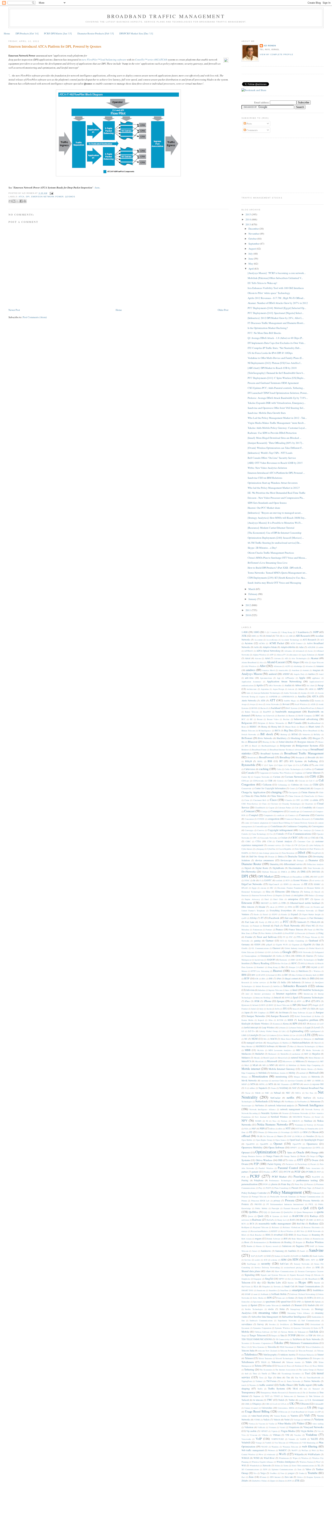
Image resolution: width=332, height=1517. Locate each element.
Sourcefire (246, 1301)
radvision (245, 1219)
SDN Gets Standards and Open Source (267, 502)
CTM (269, 841)
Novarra (320, 1124)
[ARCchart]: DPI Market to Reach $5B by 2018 (272, 368)
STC (322, 1305)
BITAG (294, 734)
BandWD (267, 711)
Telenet (320, 1354)
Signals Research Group (300, 1275)
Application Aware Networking (284, 681)
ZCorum (263, 1477)
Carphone (298, 772)
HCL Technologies (306, 959)
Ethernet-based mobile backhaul (305, 903)
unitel (255, 1408)
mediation (296, 1054)
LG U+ (251, 1031)
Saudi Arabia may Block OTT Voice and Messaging (274, 582)
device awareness (264, 860)
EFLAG (245, 888)
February (253, 594)
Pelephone (258, 1180)
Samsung (279, 1250)
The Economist (266, 1369)
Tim (288, 1377)
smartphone (299, 1290)
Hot (283, 967)
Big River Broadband (308, 730)
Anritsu (311, 674)
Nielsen (284, 1121)
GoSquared (319, 952)
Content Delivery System (303, 822)
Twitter (292, 1399)
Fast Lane (249, 922)
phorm (274, 1184)
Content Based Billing (281, 822)
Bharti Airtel (314, 726)
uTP (319, 1411)
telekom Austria (288, 1354)
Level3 (317, 1027)
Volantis (291, 1439)
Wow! (318, 1462)
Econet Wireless (300, 880)
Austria (318, 700)
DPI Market (265, 876)
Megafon (316, 1053)
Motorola (315, 1076)
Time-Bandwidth (313, 1377)
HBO (293, 959)
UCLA (283, 1404)
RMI (291, 1234)
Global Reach (314, 948)
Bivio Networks (265, 738)
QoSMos (70, 197)
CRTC (294, 837)
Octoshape (285, 1132)
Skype (302, 1282)
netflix (290, 1097)
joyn (310, 1012)
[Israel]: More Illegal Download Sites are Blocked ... (274, 438)
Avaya (252, 704)
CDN (313, 776)
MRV (309, 1080)
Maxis (321, 1046)
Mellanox (246, 1057)
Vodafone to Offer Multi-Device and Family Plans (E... (276, 358)
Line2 (264, 1035)
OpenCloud (295, 1139)
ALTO (287, 666)
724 (277, 635)
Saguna (300, 1246)
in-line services (259, 982)
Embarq (307, 891)
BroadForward (266, 757)
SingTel (269, 1278)
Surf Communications (310, 1320)
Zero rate (289, 1477)
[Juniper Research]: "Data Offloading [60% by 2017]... (276, 443)
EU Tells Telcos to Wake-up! (262, 283)
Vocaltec (297, 1435)
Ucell (275, 1404)
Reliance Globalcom (291, 1227)
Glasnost (276, 948)
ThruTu (264, 1373)
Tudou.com (288, 1396)
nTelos (272, 1128)
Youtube (313, 1473)
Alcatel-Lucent (276, 662)
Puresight (275, 1208)
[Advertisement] (253, 165)
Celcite (291, 780)
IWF (304, 1008)
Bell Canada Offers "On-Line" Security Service (272, 457)
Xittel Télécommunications (303, 1465)
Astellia (302, 696)
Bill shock (266, 734)
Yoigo (263, 1473)
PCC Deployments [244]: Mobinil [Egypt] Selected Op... (277, 308)
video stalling (318, 1423)
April (251, 268)
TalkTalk (313, 1331)
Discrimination (295, 868)
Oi (258, 1136)
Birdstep (284, 734)
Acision (249, 643)
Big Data (289, 730)
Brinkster (245, 749)
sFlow (308, 1267)
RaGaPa (270, 1219)
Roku (307, 1238)
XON (265, 1469)
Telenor (249, 1358)
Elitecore (280, 891)
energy (321, 895)
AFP (271, 654)
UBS (267, 1404)
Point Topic (307, 1188)
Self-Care (284, 1263)
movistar (264, 1080)
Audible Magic (290, 700)
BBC (317, 715)
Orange (315, 1152)
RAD (286, 1216)
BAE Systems (291, 708)
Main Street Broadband (290, 1039)
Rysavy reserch (272, 1246)
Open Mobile (247, 1140)
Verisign (297, 1419)
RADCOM (297, 1216)
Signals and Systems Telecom (273, 1275)
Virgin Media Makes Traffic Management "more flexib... (276, 423)
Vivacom (253, 1435)
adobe (321, 647)
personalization (250, 1184)
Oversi (315, 1160)
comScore (280, 815)
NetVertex (259, 1105)
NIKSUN (296, 1121)
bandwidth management (288, 711)
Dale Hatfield (300, 849)
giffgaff (269, 944)
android (273, 674)
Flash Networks (292, 925)
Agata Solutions (308, 654)
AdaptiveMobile (288, 647)
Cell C (312, 780)
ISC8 (263, 1005)
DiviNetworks (249, 871)
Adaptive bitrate (270, 647)
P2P (256, 1164)
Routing (288, 1242)
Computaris (268, 815)
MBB (248, 1050)
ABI (290, 636)
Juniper (320, 1012)
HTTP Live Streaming (260, 971)
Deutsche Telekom (297, 856)
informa (320, 986)
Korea (286, 1023)
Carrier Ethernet (313, 772)
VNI (287, 1434)
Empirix (279, 895)
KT (304, 1023)
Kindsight (246, 1023)
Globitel (260, 952)
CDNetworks (258, 780)
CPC (255, 837)
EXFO (274, 914)
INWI (287, 997)
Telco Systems (258, 1347)
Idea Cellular (297, 975)
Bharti (302, 726)
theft (246, 1373)
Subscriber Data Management (264, 1316)
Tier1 (307, 1373)
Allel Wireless (250, 666)
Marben (285, 1042)
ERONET (265, 903)
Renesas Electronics (312, 1227)
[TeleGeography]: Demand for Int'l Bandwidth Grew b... (276, 373)
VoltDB (303, 1439)
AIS (286, 658)
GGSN (257, 944)
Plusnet (294, 1187)
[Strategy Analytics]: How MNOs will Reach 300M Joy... (277, 517)
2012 (248, 605)
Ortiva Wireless (264, 1160)
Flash (276, 925)
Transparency (248, 1392)
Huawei (277, 971)
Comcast (249, 811)
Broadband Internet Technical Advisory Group (288, 749)
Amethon (295, 670)
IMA (304, 978)
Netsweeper (246, 1105)
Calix (279, 769)
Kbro (271, 1020)
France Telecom (296, 929)
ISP (294, 1005)
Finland (256, 925)
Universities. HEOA (286, 1408)
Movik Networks (249, 1080)
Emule (288, 895)
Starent (298, 1305)
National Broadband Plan (312, 1088)
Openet (278, 1143)
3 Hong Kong (286, 632)
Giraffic (245, 948)
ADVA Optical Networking (268, 650)
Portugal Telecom (259, 1196)
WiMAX (245, 1457)
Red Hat (301, 1223)
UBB (247, 1404)
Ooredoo (310, 1136)
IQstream (245, 1005)
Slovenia (277, 1286)
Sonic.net (281, 1297)
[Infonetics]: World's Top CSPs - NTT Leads (270, 453)
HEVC (294, 963)
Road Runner (302, 1234)
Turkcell (245, 1399)
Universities (267, 1407)
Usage (321, 1407)
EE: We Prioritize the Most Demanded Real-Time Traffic (276, 492)
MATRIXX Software (265, 1046)
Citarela (288, 800)
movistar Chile (278, 1080)
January (252, 599)
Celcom (302, 780)
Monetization (260, 1076)
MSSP (244, 1084)
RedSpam (245, 1227)
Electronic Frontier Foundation (290, 888)
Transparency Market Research (273, 1392)
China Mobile (260, 796)
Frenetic (312, 933)
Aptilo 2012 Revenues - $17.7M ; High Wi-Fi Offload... (276, 298)
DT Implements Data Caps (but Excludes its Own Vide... (276, 343)
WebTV (294, 1450)
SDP (321, 1259)
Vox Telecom (280, 1442)
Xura (299, 1469)
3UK (244, 635)
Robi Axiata (247, 1238)
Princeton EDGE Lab (260, 1200)
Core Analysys (305, 830)
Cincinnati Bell (259, 800)
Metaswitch (282, 1057)
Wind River (269, 1457)
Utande (311, 1411)
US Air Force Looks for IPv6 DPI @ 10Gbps (270, 353)
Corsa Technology (258, 834)
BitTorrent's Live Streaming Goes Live (267, 562)
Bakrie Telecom (252, 711)
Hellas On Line (281, 963)
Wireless (304, 1458)
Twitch (281, 1399)
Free (255, 933)
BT (281, 761)
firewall (266, 925)
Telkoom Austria (293, 1362)
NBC (267, 1093)
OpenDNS (250, 1144)
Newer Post (14, 310)
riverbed (278, 1234)
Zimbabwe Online (259, 1480)
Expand (294, 914)
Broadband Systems (270, 753)
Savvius (247, 1259)
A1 (284, 636)
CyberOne (271, 849)
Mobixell (314, 1072)
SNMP (247, 1294)
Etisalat (262, 906)
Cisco (273, 800)
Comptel (253, 815)
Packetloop (302, 1164)
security (266, 1263)
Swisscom (299, 1324)
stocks (271, 1309)
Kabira (317, 1016)
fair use (289, 918)
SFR (317, 1267)
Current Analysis (284, 841)
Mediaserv (272, 1054)
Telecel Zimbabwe (313, 1347)
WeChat (304, 1450)
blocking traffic (299, 738)
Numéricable (313, 1128)
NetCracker (275, 1097)
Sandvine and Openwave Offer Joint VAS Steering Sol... (276, 408)
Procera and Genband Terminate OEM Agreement (273, 383)
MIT (322, 1061)
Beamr (259, 719)
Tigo (270, 1377)
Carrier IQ (246, 777)
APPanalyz (289, 678)
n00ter (252, 1088)
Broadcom (251, 757)
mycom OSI (318, 1084)
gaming (257, 940)
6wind (269, 635)
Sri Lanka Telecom (270, 1305)
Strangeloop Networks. (300, 1309)
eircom (263, 888)
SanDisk (292, 1250)
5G (261, 635)
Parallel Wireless (266, 1168)
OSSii (290, 1160)
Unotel (301, 1408)
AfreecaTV (281, 654)
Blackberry (282, 738)
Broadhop (285, 757)
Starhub (311, 1305)
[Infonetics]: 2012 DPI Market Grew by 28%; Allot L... (276, 318)
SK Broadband (311, 1278)
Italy (261, 1008)
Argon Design (278, 689)
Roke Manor (297, 1238)
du (254, 880)
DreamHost (297, 876)
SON (269, 1297)
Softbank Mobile (278, 1294)
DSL (307, 876)
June (251, 258)
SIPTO (281, 1278)
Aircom (258, 658)
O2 (250, 1132)
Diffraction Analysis (315, 864)
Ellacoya (295, 891)
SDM (283, 1259)
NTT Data (300, 1128)
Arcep (320, 685)
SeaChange (251, 1263)
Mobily (292, 1072)
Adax (301, 647)
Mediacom (246, 1053)
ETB (283, 903)
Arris (248, 693)
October (252, 238)
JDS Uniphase (260, 1012)
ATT (272, 700)
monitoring (281, 1076)
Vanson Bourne (280, 1415)
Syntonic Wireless (282, 1328)
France (279, 929)
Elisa (268, 891)
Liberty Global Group (268, 1031)
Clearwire (309, 803)
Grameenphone (250, 956)
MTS (270, 1084)
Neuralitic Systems (269, 1113)
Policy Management (286, 1192)
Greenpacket (266, 955)
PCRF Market (279, 1176)
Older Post (223, 310)
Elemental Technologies (251, 891)
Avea (260, 704)
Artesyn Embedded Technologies (267, 693)
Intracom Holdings (263, 997)
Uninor (247, 1408)
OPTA (318, 1147)
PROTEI (258, 1204)
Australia (304, 700)
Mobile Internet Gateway (282, 1069)
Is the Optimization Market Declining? (268, 328)
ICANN (262, 975)
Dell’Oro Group (256, 856)
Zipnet (272, 1480)
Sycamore (246, 1328)
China (247, 796)
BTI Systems (296, 761)
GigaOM (307, 944)
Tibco (273, 1373)
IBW (253, 975)
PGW (265, 1184)
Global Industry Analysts (295, 948)
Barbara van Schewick (265, 715)
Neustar (285, 1113)
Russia (259, 1246)
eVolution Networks (305, 910)
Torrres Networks (312, 1381)
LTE (308, 1035)
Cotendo (280, 833)
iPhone (267, 1001)
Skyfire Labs (274, 1282)
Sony (300, 1297)
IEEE (322, 975)
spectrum (270, 1301)
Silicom (317, 1275)
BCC (244, 719)
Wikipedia (299, 1454)
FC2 (277, 922)
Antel (321, 674)
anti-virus (249, 677)
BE (251, 719)
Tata (282, 1335)
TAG (275, 1331)
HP (303, 967)
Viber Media (284, 1423)
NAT (294, 1088)
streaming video (268, 1313)
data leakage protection (268, 853)
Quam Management (305, 1212)
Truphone (257, 1396)
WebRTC (283, 1450)
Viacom (261, 1423)
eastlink (279, 880)
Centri (292, 788)
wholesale (271, 1454)
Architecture (252, 689)
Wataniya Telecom (290, 1446)
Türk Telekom (314, 1396)
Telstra (258, 1365)
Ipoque (281, 1001)
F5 (262, 918)
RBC (311, 1219)
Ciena (246, 800)
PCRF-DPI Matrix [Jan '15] (58, 33)
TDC (303, 1335)
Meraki (257, 1057)
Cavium (276, 776)
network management (290, 1109)
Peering (245, 1180)
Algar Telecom (317, 662)
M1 (245, 1038)
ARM (311, 689)
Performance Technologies (280, 1180)
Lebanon (282, 1027)
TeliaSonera (248, 1362)
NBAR (258, 1093)
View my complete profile (276, 54)
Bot (273, 742)
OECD (296, 1132)
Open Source (280, 1140)
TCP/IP (291, 1335)
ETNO (281, 907)
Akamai (314, 658)
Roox (246, 1242)
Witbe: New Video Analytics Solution (267, 467)
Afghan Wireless (259, 654)
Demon (271, 856)
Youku (301, 1473)
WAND (264, 1446)
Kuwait (313, 1023)
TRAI (295, 1388)
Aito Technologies (298, 658)
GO (269, 952)
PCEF (297, 1171)
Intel (295, 990)
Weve (261, 1454)
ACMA (262, 643)
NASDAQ (283, 1088)
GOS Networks (304, 952)
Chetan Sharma (308, 792)
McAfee (260, 1050)
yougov (291, 1473)
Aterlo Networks (249, 700)
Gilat (318, 944)
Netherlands (261, 1101)
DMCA (284, 871)
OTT (300, 1160)
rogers (258, 1238)
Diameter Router (251, 864)
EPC (307, 899)
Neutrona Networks (300, 1113)
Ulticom (304, 1403)
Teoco (289, 1365)
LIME (244, 1035)
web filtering (310, 1446)
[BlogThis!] (14, 201)
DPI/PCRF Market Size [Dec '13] (136, 33)
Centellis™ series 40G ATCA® (151, 59)
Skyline (291, 1282)
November (254, 233)
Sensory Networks (302, 1263)
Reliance (275, 1227)
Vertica (252, 1423)
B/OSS (254, 708)
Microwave (287, 1061)
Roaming (316, 1234)
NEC (288, 1092)
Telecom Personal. (306, 1350)
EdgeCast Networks (252, 884)
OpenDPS (264, 1144)
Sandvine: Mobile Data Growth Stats (267, 413)
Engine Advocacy (252, 899)
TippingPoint (247, 1381)
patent (255, 1171)
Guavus (309, 955)
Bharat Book (290, 726)
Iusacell (296, 1008)
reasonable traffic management (275, 1223)
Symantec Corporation (262, 1328)
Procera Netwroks (311, 1200)
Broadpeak (300, 757)
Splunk (318, 1301)
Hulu (293, 971)
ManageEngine (273, 1042)
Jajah (321, 1008)
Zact (243, 1477)
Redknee (313, 1223)
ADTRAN (248, 650)
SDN (295, 1259)
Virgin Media (288, 1431)
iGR (256, 978)
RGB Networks (314, 1231)
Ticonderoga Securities (291, 1373)
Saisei (254, 1251)
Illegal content (291, 978)
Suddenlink (316, 1316)
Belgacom (247, 723)
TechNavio (297, 1339)
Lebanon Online (295, 1027)
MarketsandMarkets (301, 1042)
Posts (249, 123)
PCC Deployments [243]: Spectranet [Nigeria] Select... (276, 313)
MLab (255, 1065)
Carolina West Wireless (281, 772)
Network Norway (312, 1109)
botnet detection (286, 741)
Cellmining (282, 784)
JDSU (272, 1012)
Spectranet (257, 1301)
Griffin (279, 956)
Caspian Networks (261, 777)
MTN (252, 1084)
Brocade (311, 757)
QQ (265, 1212)
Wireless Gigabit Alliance (262, 1462)
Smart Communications (309, 1286)
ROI (285, 1238)
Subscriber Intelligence (294, 1316)
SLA (256, 1286)
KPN (295, 1023)
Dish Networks (314, 868)
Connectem (318, 818)
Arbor (298, 685)
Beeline (286, 719)
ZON (289, 1480)
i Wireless (316, 971)
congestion (274, 818)
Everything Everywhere (281, 910)
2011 (248, 610)
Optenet (246, 1152)
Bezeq (264, 726)
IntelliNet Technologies (313, 990)
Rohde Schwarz (273, 1238)
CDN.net (245, 780)
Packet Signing (274, 1164)
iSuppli (315, 1005)
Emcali (317, 891)
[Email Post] (51, 193)
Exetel (265, 914)
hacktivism (259, 959)
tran (305, 1388)
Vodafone (311, 1435)
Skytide (317, 1282)
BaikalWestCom (307, 708)
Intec (287, 990)
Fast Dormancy (317, 918)
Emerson (245, 895)
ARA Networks (274, 685)
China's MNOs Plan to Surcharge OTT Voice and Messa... (277, 557)
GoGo (276, 952)
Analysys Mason (252, 674)
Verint (287, 1419)
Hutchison (303, 971)
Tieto (261, 1377)
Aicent (321, 654)
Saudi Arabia (318, 1256)
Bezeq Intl (276, 726)
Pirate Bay (285, 1184)
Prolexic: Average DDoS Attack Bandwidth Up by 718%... (278, 398)
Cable (305, 765)
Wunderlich (254, 1465)
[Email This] (10, 201)
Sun (243, 1320)
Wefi (314, 1450)
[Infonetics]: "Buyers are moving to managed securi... (275, 512)
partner (245, 1171)
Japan (247, 1012)
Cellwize (295, 784)
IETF (246, 978)
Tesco (307, 1365)
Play (260, 1188)
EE (305, 884)
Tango (244, 1335)
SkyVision (246, 1286)
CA (297, 765)
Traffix (260, 1388)
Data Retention (288, 853)
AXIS (312, 704)
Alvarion (309, 666)
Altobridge (298, 666)
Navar (247, 1093)
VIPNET (264, 1431)
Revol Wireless (287, 1231)
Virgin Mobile (307, 1431)
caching (264, 769)
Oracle (300, 1152)
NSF (254, 1128)
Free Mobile (266, 933)
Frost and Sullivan (267, 937)
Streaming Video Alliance (298, 1313)
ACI (322, 639)
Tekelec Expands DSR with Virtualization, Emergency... (276, 403)
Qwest (250, 1216)
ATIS (263, 700)
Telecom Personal (287, 1350)
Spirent (308, 1301)
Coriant (318, 830)
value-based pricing (260, 1415)
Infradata (261, 990)
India (283, 982)
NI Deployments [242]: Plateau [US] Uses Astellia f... (275, 363)
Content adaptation (260, 822)
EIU (271, 888)
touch (244, 1385)
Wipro (295, 1458)
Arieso (301, 689)
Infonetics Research (295, 986)
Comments (252, 130)
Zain (251, 1477)
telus (269, 1365)
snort (255, 1294)
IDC (286, 974)
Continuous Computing (297, 826)
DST (315, 876)
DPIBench (285, 876)
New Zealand (260, 1117)
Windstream (284, 1458)
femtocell (301, 922)
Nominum (299, 1124)
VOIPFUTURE (277, 1439)
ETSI (290, 907)
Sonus (291, 1297)
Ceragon (317, 788)
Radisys (314, 1216)
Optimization (265, 1152)
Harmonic (283, 959)
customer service (274, 845)
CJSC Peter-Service (250, 803)
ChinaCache (309, 796)
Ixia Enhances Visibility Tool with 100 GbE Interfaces (276, 288)
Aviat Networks (272, 704)
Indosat (308, 982)
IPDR (257, 1001)
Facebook (274, 918)
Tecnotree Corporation (262, 1343)
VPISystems (294, 1442)
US (309, 1407)
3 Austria (273, 632)
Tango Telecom (258, 1335)
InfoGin (276, 986)
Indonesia (296, 982)
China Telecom (277, 796)
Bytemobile (248, 765)
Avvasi (285, 704)
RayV (302, 1219)
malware (319, 1038)
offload (246, 1136)
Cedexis (280, 780)
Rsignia (299, 1242)
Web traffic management (253, 1450)
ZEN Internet (275, 1477)
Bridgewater (285, 745)
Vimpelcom (294, 1427)
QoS (321, 1208)
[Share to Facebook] (21, 201)
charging (276, 792)
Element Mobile (313, 888)
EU (297, 906)
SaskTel (287, 1256)
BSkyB (248, 761)
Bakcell (320, 708)
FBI (269, 922)
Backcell (264, 708)
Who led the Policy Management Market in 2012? (274, 487)
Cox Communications (299, 833)
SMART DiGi (247, 1290)
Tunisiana (301, 1396)
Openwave (312, 1143)
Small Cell (289, 1286)
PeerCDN (316, 1176)
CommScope (294, 811)
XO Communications (250, 1469)
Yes (255, 1473)
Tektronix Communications (304, 1343)
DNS (303, 871)
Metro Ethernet (315, 1057)
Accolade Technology (290, 639)
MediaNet (259, 1053)
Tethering (249, 1369)
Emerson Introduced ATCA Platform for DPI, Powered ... (276, 472)
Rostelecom (275, 1242)
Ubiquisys (256, 1403)
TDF (310, 1335)
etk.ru (272, 907)
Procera (289, 1200)
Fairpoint (302, 918)
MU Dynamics (283, 1084)
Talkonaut (301, 1331)
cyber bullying (315, 845)
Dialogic (300, 860)
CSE (305, 837)
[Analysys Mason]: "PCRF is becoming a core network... (277, 273)
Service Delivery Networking (267, 1267)
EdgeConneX (274, 884)
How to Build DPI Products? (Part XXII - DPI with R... (275, 567)
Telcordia (272, 1346)
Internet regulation (286, 993)
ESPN (275, 903)
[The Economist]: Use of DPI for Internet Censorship (274, 532)
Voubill (268, 1442)
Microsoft (272, 1061)
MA (265, 1039)
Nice (274, 1121)
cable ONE (319, 765)
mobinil (302, 1073)
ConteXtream (277, 826)
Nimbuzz (308, 1120)
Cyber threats (247, 849)
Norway (310, 1124)
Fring (321, 933)
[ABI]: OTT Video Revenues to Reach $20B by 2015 (275, 462)
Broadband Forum (259, 749)
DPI (28, 197)
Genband (313, 940)
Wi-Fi (282, 1454)
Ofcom (315, 1132)
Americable (283, 670)
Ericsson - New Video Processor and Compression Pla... (276, 497)
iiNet (279, 978)
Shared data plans (251, 1271)
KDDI (290, 1020)
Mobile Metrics (307, 1069)
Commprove (277, 811)
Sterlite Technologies (254, 1309)
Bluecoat (252, 741)
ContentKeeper (261, 826)
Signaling (250, 1274)
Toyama (252, 1385)
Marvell (317, 1042)
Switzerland (315, 1324)
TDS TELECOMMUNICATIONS (257, 1339)
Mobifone (292, 1065)
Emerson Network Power (47, 197)
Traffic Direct (286, 1385)
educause (296, 884)
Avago (244, 704)
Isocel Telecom (283, 1005)
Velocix (277, 1419)
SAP (253, 1256)
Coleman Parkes (284, 807)
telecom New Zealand (267, 1350)
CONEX (260, 819)
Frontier (248, 937)
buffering (313, 761)
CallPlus (307, 769)
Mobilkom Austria (278, 1073)
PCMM (309, 1171)
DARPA (245, 853)
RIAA (244, 1234)
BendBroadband (314, 723)
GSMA (298, 955)
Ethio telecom (248, 906)
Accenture (258, 639)
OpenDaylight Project (314, 1139)
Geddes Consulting (296, 940)
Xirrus (285, 1465)
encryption (299, 895)
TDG (319, 1335)
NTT (288, 1128)
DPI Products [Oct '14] (27, 33)
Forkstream (257, 929)
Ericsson (247, 903)
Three (255, 1373)
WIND (256, 1457)
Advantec (288, 650)
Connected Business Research (297, 819)
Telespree (317, 1358)
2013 (248, 224)
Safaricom (286, 1246)
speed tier (286, 1301)
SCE (265, 1259)
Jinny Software (299, 1012)
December (253, 228)
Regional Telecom (260, 1227)
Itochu (269, 1008)
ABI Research (302, 635)
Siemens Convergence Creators (311, 1271)
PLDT (268, 1188)
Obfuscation (272, 1132)
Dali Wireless (315, 849)
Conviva (260, 830)
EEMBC (317, 884)
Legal (307, 1027)
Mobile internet (251, 1069)
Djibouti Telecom (269, 871)
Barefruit (281, 715)
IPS (291, 1001)
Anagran (316, 670)
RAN (292, 1219)
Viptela (274, 1431)
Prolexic (245, 1204)
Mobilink (262, 1072)
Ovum (245, 1164)
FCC (286, 922)
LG (243, 1031)
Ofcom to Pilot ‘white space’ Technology (269, 293)
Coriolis (245, 834)
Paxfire (267, 1171)
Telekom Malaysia (306, 1354)
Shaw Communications (284, 1271)
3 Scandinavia (302, 632)
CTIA (258, 841)
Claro (264, 803)
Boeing (266, 742)
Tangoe (274, 1335)
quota (320, 1212)
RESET (274, 1231)
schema (274, 1259)
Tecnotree (245, 1343)
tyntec (301, 1400)
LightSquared (315, 1031)
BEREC (253, 726)
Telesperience (303, 1358)
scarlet (257, 1259)
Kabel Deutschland (303, 1016)
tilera (279, 1377)
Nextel (317, 1117)
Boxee (321, 742)
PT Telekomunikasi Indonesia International (285, 1204)
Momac (245, 1076)
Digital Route (262, 868)
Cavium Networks (294, 776)
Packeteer (290, 1164)
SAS (268, 1255)
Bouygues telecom (305, 741)
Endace (312, 895)
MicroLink (259, 1061)
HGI (303, 963)
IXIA (313, 1008)
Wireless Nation (306, 1462)
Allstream (278, 666)
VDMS (257, 1419)
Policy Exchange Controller (254, 1192)
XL (318, 1465)
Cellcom (267, 784)
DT (322, 876)
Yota (282, 1473)
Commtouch (307, 811)
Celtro (306, 784)
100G (256, 632)
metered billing (298, 1057)
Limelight (253, 1035)
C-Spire (280, 765)
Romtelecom (318, 1238)
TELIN (263, 1362)
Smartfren (273, 1290)
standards (286, 1305)
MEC (298, 1050)
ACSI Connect (296, 643)
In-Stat (273, 982)
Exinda (284, 914)
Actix (256, 647)
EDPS (286, 884)
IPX (318, 1001)
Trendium (312, 1392)
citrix (315, 800)
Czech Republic (285, 849)
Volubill (246, 1442)
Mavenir (282, 1046)
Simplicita (246, 1278)
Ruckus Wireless (315, 1242)
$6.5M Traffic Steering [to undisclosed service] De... (274, 542)
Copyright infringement (280, 830)
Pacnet (313, 1164)
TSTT (267, 1396)
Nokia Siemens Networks (272, 1124)
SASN (296, 1256)
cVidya (288, 845)
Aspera (262, 696)
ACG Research (309, 639)
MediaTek (285, 1054)
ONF (289, 1136)
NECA (298, 1093)
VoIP (259, 1439)
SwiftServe (284, 1324)
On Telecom (268, 1136)
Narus (273, 1088)
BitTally (317, 734)
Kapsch (261, 1020)
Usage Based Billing (257, 1411)
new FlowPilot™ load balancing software (104, 59)
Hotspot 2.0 (294, 967)
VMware (277, 1434)
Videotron (248, 1427)
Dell (243, 856)
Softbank (264, 1294)
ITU (285, 1008)
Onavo (280, 1136)
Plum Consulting (281, 1188)
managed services (255, 1042)
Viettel (282, 1427)
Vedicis (266, 1419)
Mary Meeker (247, 1046)
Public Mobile (261, 1208)
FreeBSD (278, 933)
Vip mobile (251, 1431)
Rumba (249, 1246)
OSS (280, 1160)
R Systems (274, 1216)
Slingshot (266, 1286)
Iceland (271, 975)
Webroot (271, 1450)
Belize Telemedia (276, 723)
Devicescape (286, 860)
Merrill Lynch (268, 1057)
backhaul (276, 708)
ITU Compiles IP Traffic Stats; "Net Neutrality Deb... (274, 348)
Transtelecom (294, 1392)
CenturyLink (304, 788)
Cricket (284, 837)
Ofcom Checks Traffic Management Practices (271, 552)
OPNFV (293, 1147)
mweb (306, 1084)
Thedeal (320, 1369)
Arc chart (310, 685)
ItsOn (277, 1008)
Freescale (301, 933)
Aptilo (259, 685)
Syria (316, 1328)
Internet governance (262, 993)
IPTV (299, 1001)
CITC (298, 800)
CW (296, 845)
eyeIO (244, 918)
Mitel (246, 1065)
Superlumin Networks (287, 1320)
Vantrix (294, 1415)
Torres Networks (293, 1381)
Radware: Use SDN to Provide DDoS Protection (272, 433)
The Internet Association (285, 1369)
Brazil (254, 745)
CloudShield (260, 807)
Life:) (284, 1031)
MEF (306, 1054)
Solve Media (258, 1297)
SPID (298, 1301)
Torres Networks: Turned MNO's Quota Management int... (277, 572)
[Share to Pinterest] (25, 201)
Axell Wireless (301, 704)
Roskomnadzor (260, 1242)
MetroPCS (246, 1061)
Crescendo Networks (268, 837)
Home (7, 33)
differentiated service (293, 864)
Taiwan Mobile (287, 1331)
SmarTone (284, 1290)
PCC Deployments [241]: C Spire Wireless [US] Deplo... (276, 378)
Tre (304, 1392)
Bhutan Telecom (248, 730)
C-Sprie (289, 765)
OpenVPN (297, 1144)
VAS (307, 1415)
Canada (250, 772)
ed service (316, 880)
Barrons (292, 715)
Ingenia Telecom (275, 990)
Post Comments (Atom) (35, 317)
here (97, 187)
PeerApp (299, 1176)
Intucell (277, 997)
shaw (268, 1271)
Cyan (303, 845)
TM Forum (271, 1381)
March (252, 589)
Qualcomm (275, 1212)
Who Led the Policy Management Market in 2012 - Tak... (277, 418)
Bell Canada (294, 723)
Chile (321, 792)
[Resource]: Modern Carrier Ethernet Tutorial (271, 527)
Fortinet (269, 929)
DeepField (316, 853)
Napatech (263, 1088)
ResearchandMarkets (259, 1231)
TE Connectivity (282, 1339)
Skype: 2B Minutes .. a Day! (262, 547)
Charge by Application (254, 792)
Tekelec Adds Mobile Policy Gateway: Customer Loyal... (277, 428)
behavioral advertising (306, 719)
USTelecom (282, 1411)
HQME (314, 967)
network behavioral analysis (281, 1105)
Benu (244, 726)
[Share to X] (17, 201)
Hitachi (311, 963)
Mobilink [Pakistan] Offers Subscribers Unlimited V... (275, 278)
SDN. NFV (310, 1259)
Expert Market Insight (311, 914)
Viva (244, 1435)
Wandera (275, 1446)
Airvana (277, 658)
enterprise (293, 899)
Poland (318, 1188)
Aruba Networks (290, 693)
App (278, 678)
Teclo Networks (313, 1339)
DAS (254, 853)
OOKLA (298, 1136)
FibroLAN (315, 922)
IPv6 (307, 1001)
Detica (281, 856)
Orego (312, 1156)
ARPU (320, 689)
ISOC (271, 1005)
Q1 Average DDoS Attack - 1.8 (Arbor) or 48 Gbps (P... (275, 338)
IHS (271, 978)
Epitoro (317, 899)
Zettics (300, 1477)
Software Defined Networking (302, 1294)
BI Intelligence (265, 730)
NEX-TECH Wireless (301, 1117)
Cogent (271, 807)
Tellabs (308, 1362)
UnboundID (319, 1404)
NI (267, 1121)
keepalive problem (308, 1020)
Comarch (320, 807)
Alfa (306, 662)
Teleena (320, 1350)
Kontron (276, 1023)
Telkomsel (276, 1362)
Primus (244, 1200)
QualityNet (288, 1212)
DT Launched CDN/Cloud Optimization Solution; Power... (278, 393)
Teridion (298, 1365)
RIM (268, 1234)
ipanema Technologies (313, 997)
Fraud (310, 929)
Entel (267, 899)
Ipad (295, 997)
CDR (270, 780)
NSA (246, 1128)
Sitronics (297, 1278)
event (307, 907)
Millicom (300, 1061)
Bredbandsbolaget (268, 745)
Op (319, 1136)
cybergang (260, 849)
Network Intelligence (311, 1105)
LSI (300, 1035)
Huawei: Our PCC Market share (264, 507)
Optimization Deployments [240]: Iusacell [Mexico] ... (276, 537)
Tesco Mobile (318, 1365)
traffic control (266, 1385)
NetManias (289, 1101)
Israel (304, 1005)
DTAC (247, 880)
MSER (318, 1080)
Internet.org (308, 993)
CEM (315, 784)
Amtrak (306, 670)
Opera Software (276, 1147)
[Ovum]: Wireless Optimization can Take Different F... (275, 448)
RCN (244, 1223)
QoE (306, 1208)
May (251, 263)
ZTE (297, 1480)
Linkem (273, 1035)
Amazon (320, 666)
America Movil (268, 670)
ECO (288, 880)
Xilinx (277, 1465)
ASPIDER (273, 696)
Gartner (269, 940)
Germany (246, 944)
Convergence (318, 826)
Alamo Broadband (249, 662)
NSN (262, 1128)
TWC (269, 1400)
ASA (312, 693)
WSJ (244, 1465)
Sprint (254, 1305)
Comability (307, 807)
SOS (319, 1297)
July (250, 253)
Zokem (281, 1480)
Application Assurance (251, 681)
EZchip (253, 918)
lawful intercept (251, 1027)
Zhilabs (245, 1480)
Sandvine (316, 1250)
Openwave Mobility (252, 1147)
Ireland (255, 1005)
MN (264, 1065)
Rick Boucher (256, 1234)
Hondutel (260, 967)
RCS (252, 1223)
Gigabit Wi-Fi (282, 944)
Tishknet (259, 1381)
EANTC (268, 880)
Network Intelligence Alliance (262, 1109)
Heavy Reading (261, 963)
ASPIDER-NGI (287, 696)
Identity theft (311, 975)
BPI (246, 745)
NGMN (258, 1121)
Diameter (313, 860)
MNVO (282, 1065)
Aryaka (304, 693)
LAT (322, 1023)
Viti (319, 1431)
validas (244, 1415)
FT (284, 937)
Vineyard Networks (313, 1427)
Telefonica (250, 1354)
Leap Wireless (268, 1027)
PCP (319, 1171)
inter (247, 993)
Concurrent (249, 819)
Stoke (282, 1309)
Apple (302, 677)
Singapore (257, 1278)
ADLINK (311, 647)
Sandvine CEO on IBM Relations (265, 477)
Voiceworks (246, 1439)
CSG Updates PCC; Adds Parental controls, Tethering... (276, 388)
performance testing (307, 1180)
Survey (260, 1324)
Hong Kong (273, 967)
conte (247, 822)
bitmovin (306, 734)
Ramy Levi (282, 1219)
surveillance (247, 1324)
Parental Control (288, 1168)
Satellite (305, 1255)
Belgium (261, 723)
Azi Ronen (270, 46)
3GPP (316, 632)
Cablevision (249, 769)
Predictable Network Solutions (283, 1196)
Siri (289, 1278)
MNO (271, 1065)
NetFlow (307, 1097)
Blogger (316, 738)
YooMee (273, 1473)
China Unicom (294, 796)
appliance (316, 678)
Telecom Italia (248, 1350)
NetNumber (302, 1101)
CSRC (248, 841)
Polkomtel (316, 1193)
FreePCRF (289, 933)
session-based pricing (293, 1267)
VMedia (265, 1435)
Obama (261, 1132)
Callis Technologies (293, 769)
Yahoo (308, 1469)
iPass (247, 1001)
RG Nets (301, 1231)
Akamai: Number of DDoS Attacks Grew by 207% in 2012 (278, 303)
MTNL (262, 1084)
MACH (273, 1038)
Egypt (254, 888)
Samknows (266, 1250)
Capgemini (264, 772)
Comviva (319, 815)
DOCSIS (316, 871)
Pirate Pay (299, 1184)
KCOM (280, 1020)
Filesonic (245, 925)
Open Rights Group (264, 1140)
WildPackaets (314, 1454)
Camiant (319, 769)
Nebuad (277, 1092)
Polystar (245, 1196)
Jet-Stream (284, 1012)
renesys (244, 1231)
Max (292, 1046)
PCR (243, 1176)
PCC (275, 1171)
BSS (270, 761)
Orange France (272, 1156)
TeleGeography (270, 1354)
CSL (321, 837)
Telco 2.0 (245, 1347)
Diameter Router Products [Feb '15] (95, 33)
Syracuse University (302, 1328)
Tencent (280, 1365)
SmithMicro (318, 1290)
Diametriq (274, 864)
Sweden (272, 1324)
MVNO (296, 1084)
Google (287, 952)
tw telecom (258, 1399)
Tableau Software (262, 1331)
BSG (322, 757)
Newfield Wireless (279, 1116)
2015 (248, 214)
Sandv (302, 1251)
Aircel (247, 658)
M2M (255, 1038)
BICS (277, 730)
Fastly (261, 922)
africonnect (293, 654)
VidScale (261, 1427)
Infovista (250, 990)
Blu (243, 742)
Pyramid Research (291, 1208)
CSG (313, 837)
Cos (271, 834)
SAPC (260, 1256)
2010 (248, 615)
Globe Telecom (248, 952)
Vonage (259, 1442)
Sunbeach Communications (261, 1320)
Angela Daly (299, 674)
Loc (294, 1035)
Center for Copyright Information (270, 788)
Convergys (249, 830)
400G (254, 636)
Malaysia (307, 1039)
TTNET (277, 1396)
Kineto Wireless (261, 1023)
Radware (256, 1219)
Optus (289, 1152)
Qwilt (260, 1216)
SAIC (312, 1246)
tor (282, 1381)
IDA (279, 975)
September (254, 243)
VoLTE (314, 1439)
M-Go (321, 1035)
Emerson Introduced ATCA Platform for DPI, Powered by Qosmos (54, 46)
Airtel (267, 658)
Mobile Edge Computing (310, 1065)
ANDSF (286, 674)
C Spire (270, 765)
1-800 (245, 632)
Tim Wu (298, 1377)
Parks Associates (313, 1168)
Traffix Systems (276, 1388)
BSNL (260, 761)
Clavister (274, 803)
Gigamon (295, 944)
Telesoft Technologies (284, 1358)
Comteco (291, 815)
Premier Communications (310, 1196)
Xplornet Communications (282, 1469)
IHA (264, 978)
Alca (262, 662)
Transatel (316, 1388)
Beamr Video (273, 719)
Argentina (265, 689)
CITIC (306, 800)
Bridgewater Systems (307, 745)
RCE (319, 1219)
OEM (305, 1132)
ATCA (21, 197)
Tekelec (278, 1343)
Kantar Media (247, 1020)
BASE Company (305, 715)
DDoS (301, 852)
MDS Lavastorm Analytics (279, 1050)
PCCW (287, 1171)
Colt (296, 807)
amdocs (250, 670)
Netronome (315, 1101)
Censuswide (246, 788)
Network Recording (250, 1113)
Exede (256, 914)
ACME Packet (276, 643)
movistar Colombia (295, 1080)
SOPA (310, 1297)
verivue (307, 1419)
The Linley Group (306, 1369)
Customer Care (304, 841)
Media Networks (313, 1050)
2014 (248, 219)
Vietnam (272, 1427)
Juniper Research (280, 1016)
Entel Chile (278, 899)
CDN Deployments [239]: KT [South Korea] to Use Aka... (277, 577)
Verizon (319, 1419)
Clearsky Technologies (291, 803)
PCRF (255, 1176)
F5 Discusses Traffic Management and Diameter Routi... (276, 323)
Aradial (288, 685)
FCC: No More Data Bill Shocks (264, 333)
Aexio (310, 650)
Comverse (304, 815)
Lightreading (297, 1031)
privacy (277, 1200)
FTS (299, 937)
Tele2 (299, 1346)
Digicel (248, 868)
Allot (263, 666)
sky (259, 1282)
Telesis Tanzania (265, 1358)
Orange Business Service (252, 1156)
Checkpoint (293, 792)
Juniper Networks (256, 1016)
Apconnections (266, 678)
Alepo (296, 662)
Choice (321, 796)
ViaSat (271, 1423)
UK (292, 1403)
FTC (291, 937)
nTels (280, 1128)
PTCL (311, 1204)
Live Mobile (284, 1035)
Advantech (299, 650)
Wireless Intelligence (286, 1461)
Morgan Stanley (300, 1076)
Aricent (291, 689)
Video (300, 1423)
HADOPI (271, 959)
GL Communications (260, 948)
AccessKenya (272, 639)
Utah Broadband (298, 1411)
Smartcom (261, 1290)
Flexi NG (310, 925)
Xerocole (267, 1465)
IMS (312, 978)
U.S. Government (316, 1399)
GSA (288, 955)
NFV (244, 1120)
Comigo (264, 811)
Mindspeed (312, 1061)
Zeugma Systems (313, 1477)
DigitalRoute (278, 868)
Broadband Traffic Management (166, 16)
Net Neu (309, 1093)
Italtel (253, 1008)
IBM (244, 974)
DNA (293, 871)
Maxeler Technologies (306, 1046)
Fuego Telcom (311, 937)
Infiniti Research (263, 986)
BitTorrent (247, 738)
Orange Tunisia (290, 1156)
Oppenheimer (306, 1147)
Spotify (244, 1305)
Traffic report (305, 1385)
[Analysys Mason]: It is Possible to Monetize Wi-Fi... (275, 522)
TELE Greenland (286, 1347)
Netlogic (277, 1101)
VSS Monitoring (308, 1442)
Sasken (277, 1256)
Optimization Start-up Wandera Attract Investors (273, 482)
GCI (282, 940)
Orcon (302, 1156)
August (252, 248)
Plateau (310, 1184)
